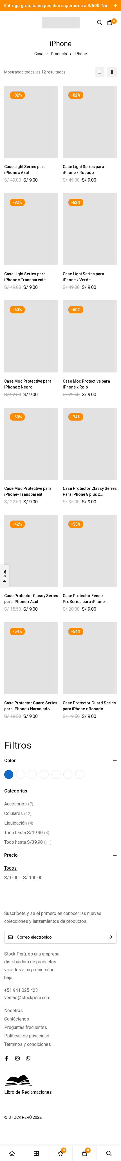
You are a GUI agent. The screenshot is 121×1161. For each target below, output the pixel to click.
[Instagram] (17, 1058)
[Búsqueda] (100, 22)
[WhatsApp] (28, 1058)
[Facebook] (6, 1058)
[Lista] (99, 72)
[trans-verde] (67, 774)
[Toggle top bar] (115, 5)
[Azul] (8, 774)
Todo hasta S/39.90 (27, 842)
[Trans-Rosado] (55, 774)
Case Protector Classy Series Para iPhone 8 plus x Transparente (90, 494)
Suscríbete (110, 937)
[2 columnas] (112, 72)
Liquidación (18, 823)
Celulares (18, 813)
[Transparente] (79, 774)
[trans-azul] (20, 774)
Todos (10, 868)
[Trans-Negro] (32, 774)
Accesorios (18, 804)
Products (59, 54)
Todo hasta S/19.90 (26, 832)
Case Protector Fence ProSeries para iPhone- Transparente (84, 601)
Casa (38, 54)
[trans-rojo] (44, 774)
